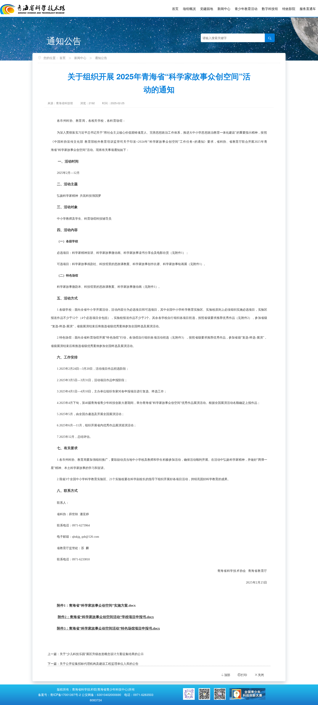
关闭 (259, 675)
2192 (92, 103)
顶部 (225, 675)
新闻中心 (223, 8)
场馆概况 (189, 8)
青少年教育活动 (246, 8)
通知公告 (101, 58)
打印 (242, 675)
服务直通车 (308, 8)
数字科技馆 (270, 8)
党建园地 (206, 8)
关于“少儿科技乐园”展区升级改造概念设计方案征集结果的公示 (102, 654)
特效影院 (288, 8)
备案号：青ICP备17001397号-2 (59, 694)
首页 (175, 8)
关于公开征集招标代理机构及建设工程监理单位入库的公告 (99, 663)
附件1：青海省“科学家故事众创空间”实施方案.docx (96, 605)
